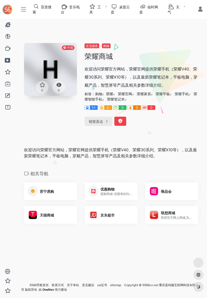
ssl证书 (102, 285)
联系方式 (58, 285)
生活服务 (92, 46)
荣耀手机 (182, 94)
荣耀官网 (125, 94)
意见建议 (88, 285)
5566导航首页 (39, 285)
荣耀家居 (144, 94)
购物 (106, 46)
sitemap (115, 285)
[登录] (200, 10)
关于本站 (73, 285)
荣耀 (109, 94)
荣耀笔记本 (116, 99)
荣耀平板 (163, 94)
